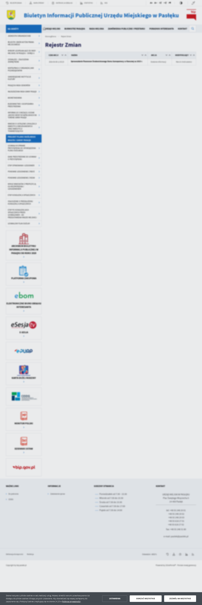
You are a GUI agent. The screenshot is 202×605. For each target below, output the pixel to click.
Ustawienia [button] (114, 598)
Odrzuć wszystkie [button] (145, 598)
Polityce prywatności (71, 601)
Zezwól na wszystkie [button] (180, 598)
